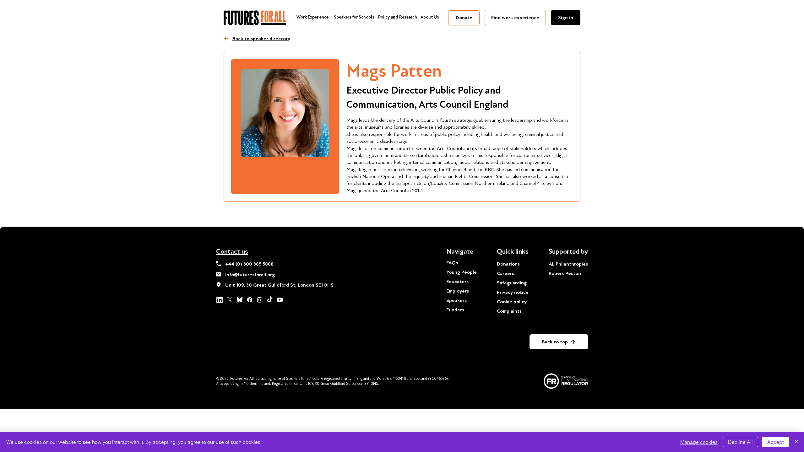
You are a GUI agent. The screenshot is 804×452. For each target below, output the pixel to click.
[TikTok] (269, 299)
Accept (775, 442)
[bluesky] (239, 299)
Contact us (232, 251)
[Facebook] (249, 299)
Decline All (740, 442)
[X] (229, 299)
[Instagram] (259, 299)
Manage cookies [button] (699, 442)
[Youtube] (279, 299)
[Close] (796, 442)
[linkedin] (219, 299)
